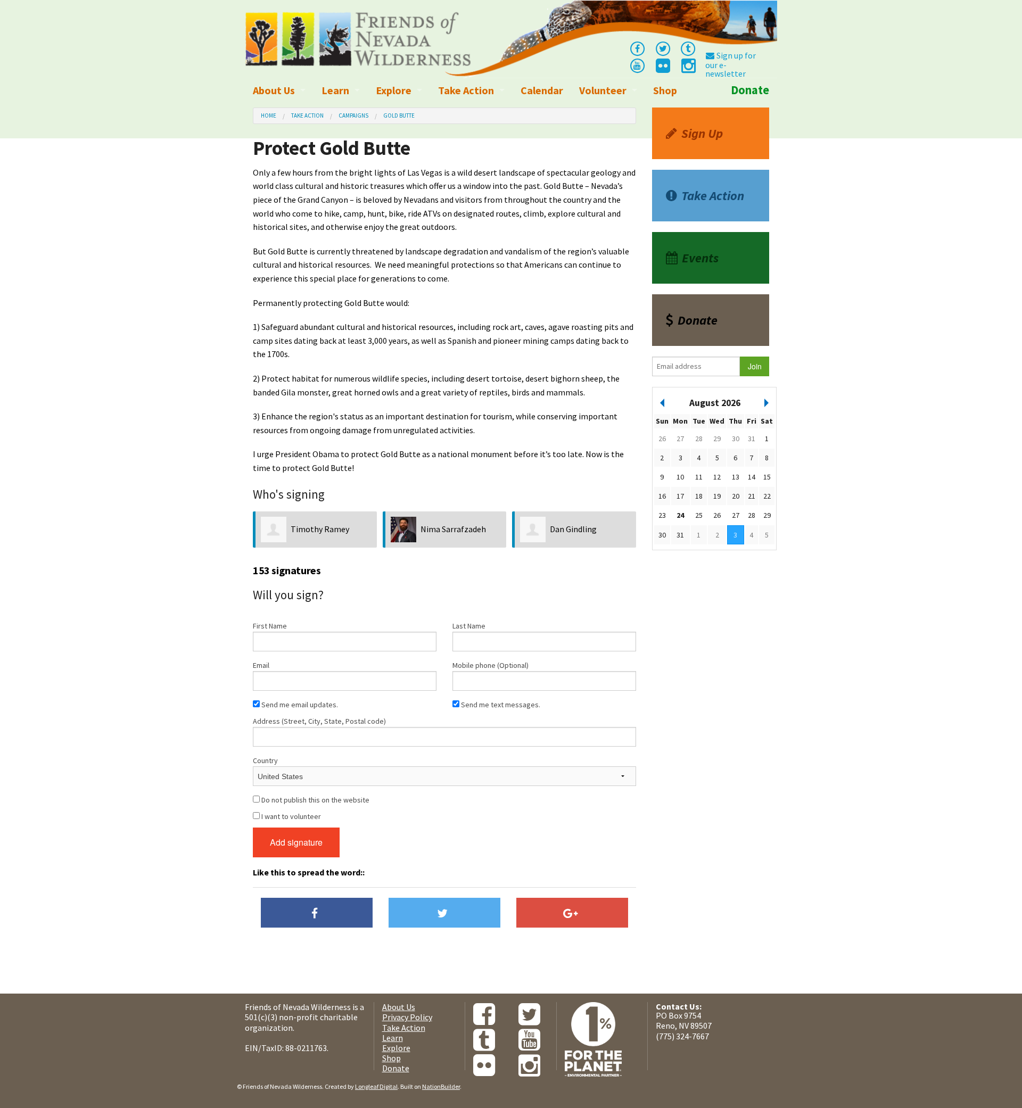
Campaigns (353, 115)
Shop (665, 90)
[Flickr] (662, 68)
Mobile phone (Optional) (490, 665)
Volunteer (603, 90)
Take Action (466, 90)
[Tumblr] (688, 48)
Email (261, 665)
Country (265, 760)
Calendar (542, 90)
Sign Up (702, 133)
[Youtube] (637, 65)
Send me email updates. (299, 704)
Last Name (468, 626)
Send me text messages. (499, 704)
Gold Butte (399, 115)
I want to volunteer (290, 816)
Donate (750, 89)
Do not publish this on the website (314, 800)
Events (700, 258)
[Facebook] (637, 48)
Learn (335, 90)
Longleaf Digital (376, 1086)
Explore (393, 90)
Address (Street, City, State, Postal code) (319, 721)
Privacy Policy (407, 1017)
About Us (274, 90)
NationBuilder (441, 1086)
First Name (270, 626)
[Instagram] (688, 68)
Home (268, 115)
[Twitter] (662, 48)
